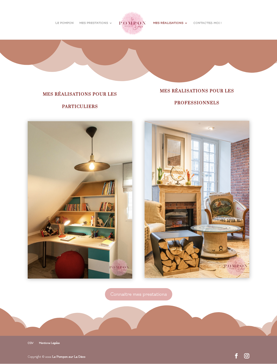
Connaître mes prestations (138, 294)
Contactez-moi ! (207, 22)
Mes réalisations (168, 22)
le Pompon (64, 22)
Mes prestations (93, 22)
